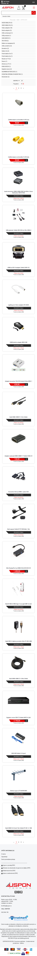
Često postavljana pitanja (8, 859)
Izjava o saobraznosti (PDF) (10, 873)
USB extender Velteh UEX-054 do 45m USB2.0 (18, 230)
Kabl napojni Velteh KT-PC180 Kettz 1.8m (18, 529)
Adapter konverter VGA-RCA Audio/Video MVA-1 (18, 381)
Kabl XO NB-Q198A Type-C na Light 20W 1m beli (18, 604)
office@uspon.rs (7, 906)
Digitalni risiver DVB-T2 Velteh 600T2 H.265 (18, 717)
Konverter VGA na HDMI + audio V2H (18, 491)
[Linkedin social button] (21, 892)
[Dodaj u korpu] (26, 123)
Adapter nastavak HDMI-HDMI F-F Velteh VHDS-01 (18, 456)
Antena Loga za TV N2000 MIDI (18, 790)
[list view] (21, 84)
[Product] (18, 102)
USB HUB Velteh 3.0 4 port (18, 753)
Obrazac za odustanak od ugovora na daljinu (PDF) (16, 868)
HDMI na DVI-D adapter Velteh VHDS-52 (18, 267)
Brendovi (5, 16)
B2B (33, 2)
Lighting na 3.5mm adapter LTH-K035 (18, 305)
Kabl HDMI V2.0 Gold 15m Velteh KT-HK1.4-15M (18, 828)
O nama (3, 854)
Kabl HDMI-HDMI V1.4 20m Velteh (18, 678)
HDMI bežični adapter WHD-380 (18, 342)
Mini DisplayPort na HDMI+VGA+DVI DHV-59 (18, 568)
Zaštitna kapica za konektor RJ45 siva (18, 119)
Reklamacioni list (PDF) (9, 870)
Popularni (16, 84)
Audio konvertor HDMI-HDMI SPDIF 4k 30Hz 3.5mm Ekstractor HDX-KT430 (18, 192)
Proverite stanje (18, 196)
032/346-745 (4, 3)
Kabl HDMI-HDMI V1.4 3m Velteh (18, 417)
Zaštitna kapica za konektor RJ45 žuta (18, 157)
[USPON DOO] (7, 7)
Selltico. (22, 943)
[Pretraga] (33, 13)
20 (22, 80)
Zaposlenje (4, 856)
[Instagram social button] (18, 892)
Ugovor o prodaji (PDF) (9, 865)
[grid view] (23, 84)
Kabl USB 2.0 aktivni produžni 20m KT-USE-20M (18, 641)
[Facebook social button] (16, 892)
